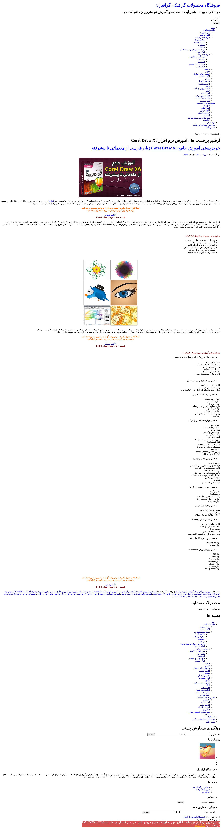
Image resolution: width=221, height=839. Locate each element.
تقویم (207, 71)
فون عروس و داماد (202, 88)
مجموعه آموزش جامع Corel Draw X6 (20, 594)
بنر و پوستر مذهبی (202, 37)
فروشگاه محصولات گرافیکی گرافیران (187, 5)
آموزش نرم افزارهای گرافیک (200, 591)
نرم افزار (211, 122)
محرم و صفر (199, 42)
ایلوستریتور (205, 110)
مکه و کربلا (200, 40)
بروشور (206, 69)
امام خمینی (200, 66)
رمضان (201, 47)
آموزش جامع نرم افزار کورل (56, 591)
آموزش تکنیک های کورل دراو (81, 591)
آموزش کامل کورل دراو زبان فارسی (136, 594)
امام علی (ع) (199, 52)
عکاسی (206, 120)
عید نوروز (201, 59)
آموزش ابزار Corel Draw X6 (106, 591)
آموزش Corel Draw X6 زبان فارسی (134, 591)
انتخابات (201, 62)
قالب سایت (205, 100)
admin (186, 154)
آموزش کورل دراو (112, 594)
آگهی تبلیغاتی (204, 76)
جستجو (212, 802)
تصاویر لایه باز (204, 81)
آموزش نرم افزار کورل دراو (190, 594)
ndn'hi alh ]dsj (192, 596)
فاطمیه (201, 45)
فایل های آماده (209, 30)
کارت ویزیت (204, 32)
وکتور (207, 86)
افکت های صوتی (203, 96)
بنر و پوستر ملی (203, 54)
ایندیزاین (206, 115)
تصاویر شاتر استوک (202, 74)
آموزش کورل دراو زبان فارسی (90, 594)
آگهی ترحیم (205, 35)
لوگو (208, 91)
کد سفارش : (214, 734)
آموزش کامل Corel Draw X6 (165, 594)
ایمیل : (182, 734)
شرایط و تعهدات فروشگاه (204, 125)
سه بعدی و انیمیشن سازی (199, 118)
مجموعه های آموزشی (205, 103)
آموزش (153, 591)
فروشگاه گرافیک (202, 789)
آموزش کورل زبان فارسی (65, 594)
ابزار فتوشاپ (204, 83)
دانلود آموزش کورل (45, 594)
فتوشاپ (206, 105)
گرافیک (51, 201)
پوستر (207, 79)
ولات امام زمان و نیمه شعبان (192, 49)
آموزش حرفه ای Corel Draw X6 (29, 591)
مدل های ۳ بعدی (203, 98)
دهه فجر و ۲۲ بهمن (197, 57)
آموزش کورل (204, 113)
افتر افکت (205, 93)
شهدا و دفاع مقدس (196, 64)
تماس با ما (210, 127)
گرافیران (206, 792)
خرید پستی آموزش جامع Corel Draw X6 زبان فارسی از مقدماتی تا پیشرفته (156, 148)
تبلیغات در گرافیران (201, 787)
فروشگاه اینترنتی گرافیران (194, 817)
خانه (213, 28)
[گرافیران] (207, 758)
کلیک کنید (200, 825)
